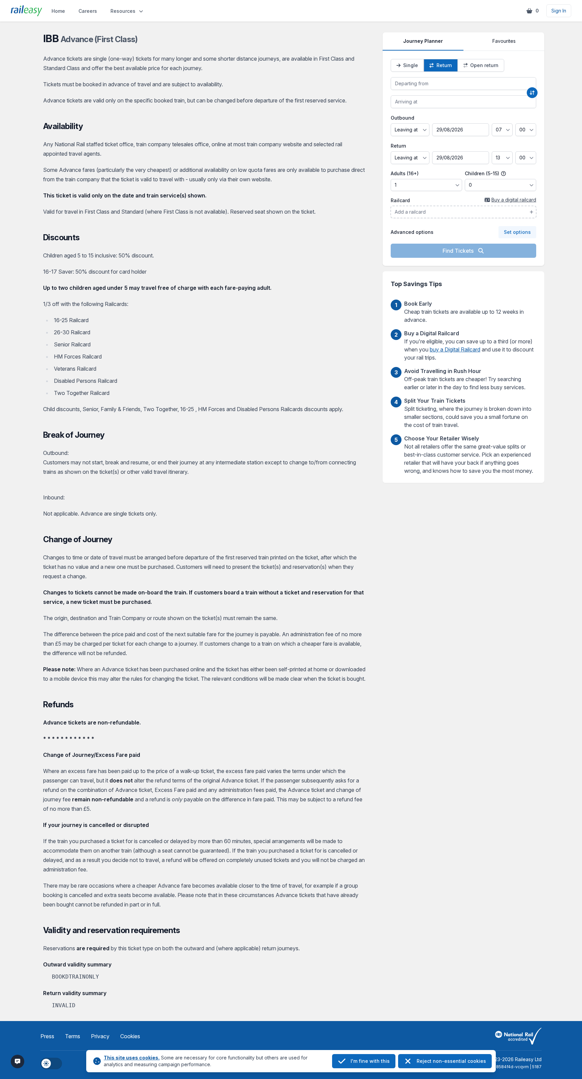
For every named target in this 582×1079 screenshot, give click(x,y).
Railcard (400, 200)
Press (47, 1036)
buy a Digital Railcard (455, 349)
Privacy (100, 1036)
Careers (87, 11)
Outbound (402, 118)
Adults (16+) (405, 173)
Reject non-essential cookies (451, 1061)
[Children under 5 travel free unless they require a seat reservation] (503, 173)
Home (58, 11)
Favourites (504, 41)
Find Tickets (459, 250)
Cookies (130, 1036)
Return (398, 146)
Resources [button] (122, 11)
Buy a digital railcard (513, 200)
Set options (517, 232)
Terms (72, 1036)
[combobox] (463, 84)
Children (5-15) (482, 173)
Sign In (558, 10)
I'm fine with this (370, 1061)
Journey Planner (423, 41)
